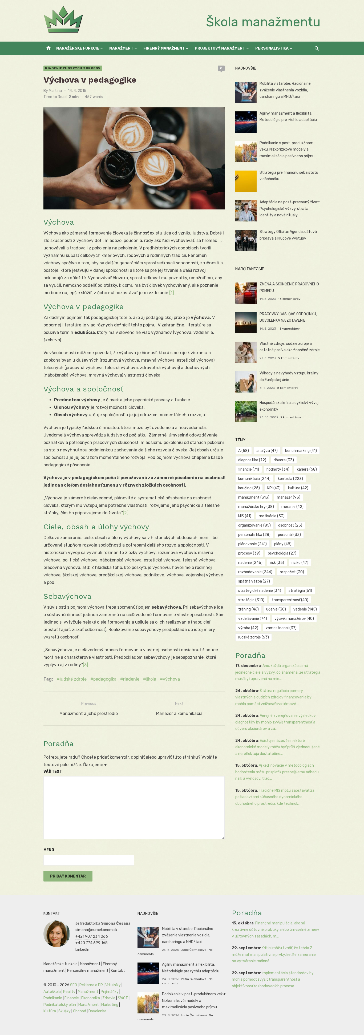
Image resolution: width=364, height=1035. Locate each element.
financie (248, 469)
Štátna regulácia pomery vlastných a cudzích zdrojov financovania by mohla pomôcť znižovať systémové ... (273, 697)
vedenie (305, 609)
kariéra (307, 469)
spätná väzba (254, 581)
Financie (71, 998)
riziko (300, 562)
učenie (276, 609)
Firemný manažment (164, 48)
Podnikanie (52, 998)
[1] (171, 292)
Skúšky (64, 1011)
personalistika (254, 534)
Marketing (109, 1004)
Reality (69, 991)
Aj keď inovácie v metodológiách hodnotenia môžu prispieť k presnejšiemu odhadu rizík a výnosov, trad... (277, 772)
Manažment (121, 48)
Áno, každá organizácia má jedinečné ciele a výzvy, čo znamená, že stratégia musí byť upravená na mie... (277, 672)
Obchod (79, 1011)
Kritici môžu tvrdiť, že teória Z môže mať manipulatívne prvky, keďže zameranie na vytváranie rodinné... (274, 954)
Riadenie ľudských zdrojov (72, 68)
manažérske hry (256, 506)
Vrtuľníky (113, 985)
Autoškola (52, 991)
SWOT (123, 998)
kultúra (298, 488)
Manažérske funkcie (77, 48)
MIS (244, 516)
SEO (73, 985)
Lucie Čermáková (194, 950)
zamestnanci (281, 628)
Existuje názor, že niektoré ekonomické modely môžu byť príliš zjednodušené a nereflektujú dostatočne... (277, 747)
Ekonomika (90, 998)
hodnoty (277, 469)
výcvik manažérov (294, 618)
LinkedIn (82, 949)
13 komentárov (289, 299)
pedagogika (104, 679)
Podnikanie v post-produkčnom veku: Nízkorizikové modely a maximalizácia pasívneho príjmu (287, 149)
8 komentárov (287, 388)
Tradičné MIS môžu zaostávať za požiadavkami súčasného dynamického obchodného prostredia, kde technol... (274, 797)
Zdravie (108, 998)
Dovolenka (97, 1011)
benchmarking (301, 450)
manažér (288, 497)
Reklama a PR (91, 985)
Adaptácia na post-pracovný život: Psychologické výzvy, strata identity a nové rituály (290, 208)
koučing (249, 488)
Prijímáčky (110, 991)
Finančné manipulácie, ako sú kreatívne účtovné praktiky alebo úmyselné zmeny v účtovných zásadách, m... (275, 930)
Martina (55, 90)
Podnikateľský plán (59, 1004)
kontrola (290, 478)
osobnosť (290, 525)
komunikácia (254, 478)
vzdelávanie (252, 618)
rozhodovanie (255, 572)
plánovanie (252, 544)
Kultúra (49, 1011)
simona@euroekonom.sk (96, 930)
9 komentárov (288, 358)
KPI (274, 488)
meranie (292, 506)
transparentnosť (290, 600)
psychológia (282, 553)
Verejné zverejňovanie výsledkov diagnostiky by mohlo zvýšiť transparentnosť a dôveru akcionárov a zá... (275, 722)
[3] (85, 664)
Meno (48, 850)
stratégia (300, 590)
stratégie (251, 600)
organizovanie (254, 525)
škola (151, 679)
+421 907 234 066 (91, 936)
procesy (249, 553)
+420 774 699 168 (91, 943)
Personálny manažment (87, 970)
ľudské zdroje (73, 679)
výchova (171, 679)
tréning (248, 609)
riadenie (131, 679)
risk (277, 562)
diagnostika (252, 460)
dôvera (284, 460)
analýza (267, 450)
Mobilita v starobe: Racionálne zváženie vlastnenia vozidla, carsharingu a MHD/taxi (285, 90)
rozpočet (292, 572)
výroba (248, 628)
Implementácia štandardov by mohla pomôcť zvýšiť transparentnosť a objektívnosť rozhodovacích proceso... (273, 979)
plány (283, 544)
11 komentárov (289, 328)
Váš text (52, 771)
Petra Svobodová (194, 979)
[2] (125, 512)
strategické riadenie (259, 590)
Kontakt (118, 970)
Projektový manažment (220, 48)
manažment (253, 497)
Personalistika (272, 48)
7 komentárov (291, 417)
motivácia (272, 516)
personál (289, 534)
